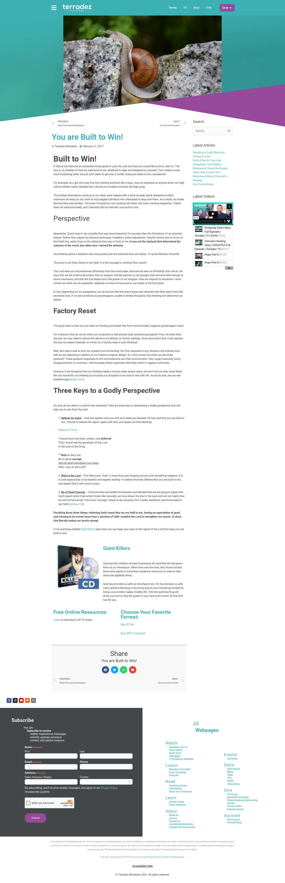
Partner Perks (234, 806)
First (27, 751)
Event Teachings (177, 772)
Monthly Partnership (238, 797)
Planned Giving (235, 809)
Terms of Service (171, 857)
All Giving (232, 794)
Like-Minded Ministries (181, 824)
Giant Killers (87, 529)
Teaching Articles (178, 785)
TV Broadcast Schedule (181, 759)
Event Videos (176, 750)
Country (84, 777)
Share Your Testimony (180, 791)
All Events (232, 758)
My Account (233, 819)
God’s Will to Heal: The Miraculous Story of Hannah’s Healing (210, 176)
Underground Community (182, 827)
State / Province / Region (38, 777)
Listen (57, 619)
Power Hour (175, 753)
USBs (230, 775)
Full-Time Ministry (203, 184)
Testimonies (175, 788)
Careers (173, 818)
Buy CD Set (127, 624)
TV (185, 7)
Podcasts (174, 775)
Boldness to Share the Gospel (210, 168)
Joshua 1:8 (76, 504)
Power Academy (177, 804)
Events (173, 7)
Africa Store (233, 784)
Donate (231, 803)
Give (228, 790)
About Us (173, 815)
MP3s (230, 772)
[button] (225, 7)
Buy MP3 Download (133, 633)
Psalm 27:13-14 (67, 430)
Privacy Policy (109, 787)
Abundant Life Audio (179, 769)
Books (230, 780)
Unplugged (174, 756)
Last (82, 751)
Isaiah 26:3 (76, 379)
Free (208, 7)
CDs (229, 778)
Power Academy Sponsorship (242, 800)
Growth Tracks (176, 801)
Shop (196, 7)
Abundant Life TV (178, 747)
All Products (233, 769)
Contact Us (174, 821)
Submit (35, 818)
